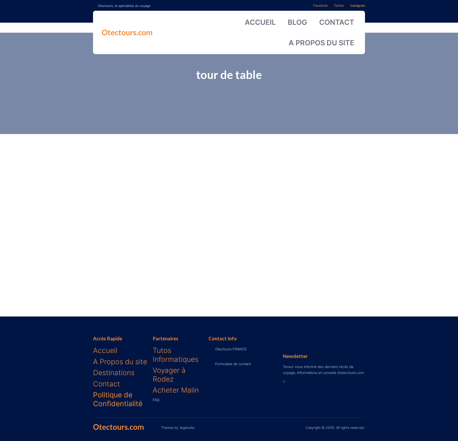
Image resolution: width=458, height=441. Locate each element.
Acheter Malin (176, 390)
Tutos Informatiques (175, 354)
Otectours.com (127, 32)
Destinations (114, 372)
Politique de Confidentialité (117, 399)
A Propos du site (120, 361)
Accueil (105, 350)
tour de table (229, 74)
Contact (106, 383)
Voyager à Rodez (169, 374)
